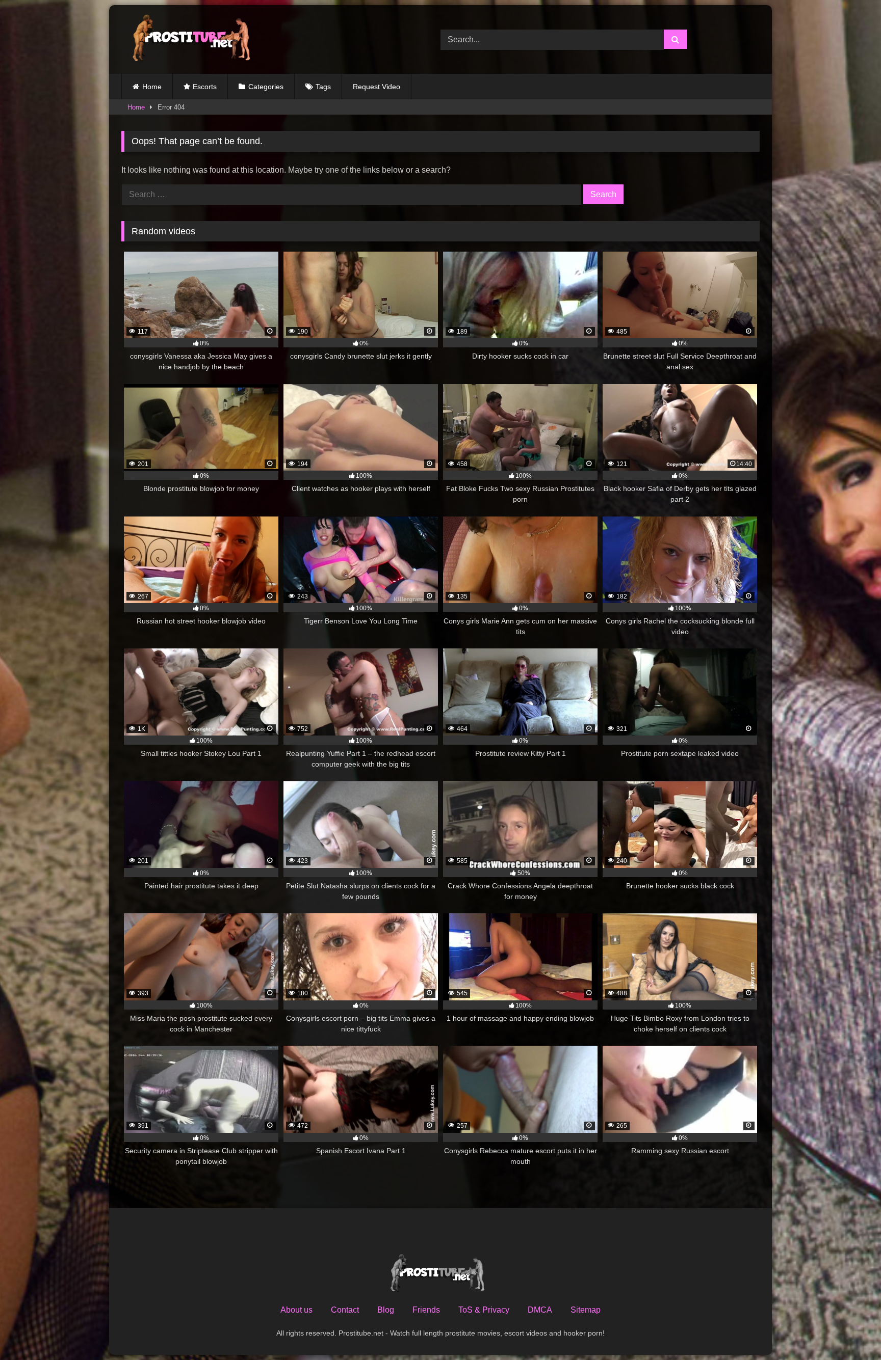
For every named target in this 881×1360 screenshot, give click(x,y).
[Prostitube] (190, 39)
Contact (345, 1309)
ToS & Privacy (483, 1309)
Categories (265, 87)
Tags (323, 87)
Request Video (376, 87)
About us (296, 1309)
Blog (385, 1309)
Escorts (205, 87)
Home (152, 87)
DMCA (540, 1309)
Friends (426, 1309)
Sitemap (586, 1309)
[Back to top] (849, 1330)
